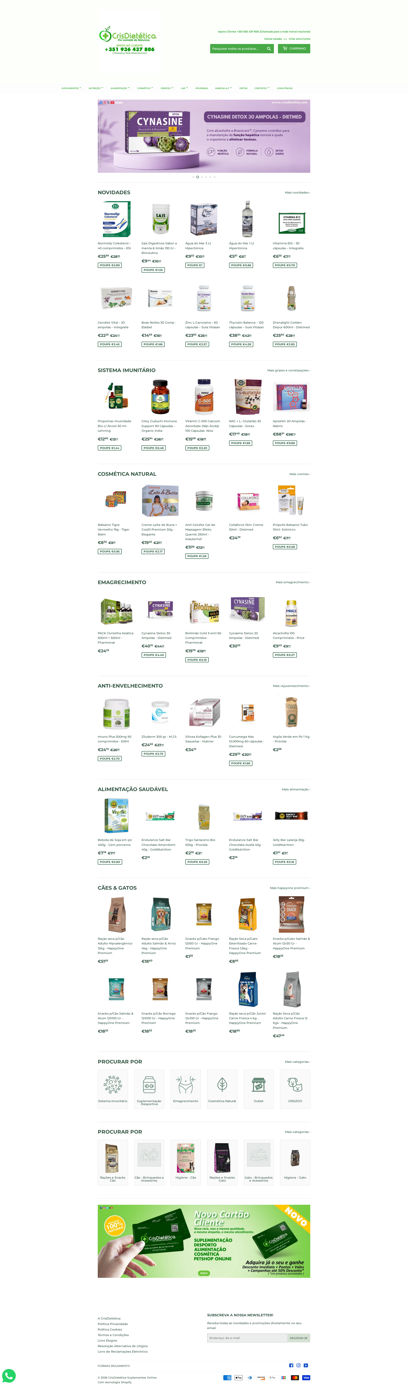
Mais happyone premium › (290, 888)
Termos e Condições (113, 1335)
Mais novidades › (297, 192)
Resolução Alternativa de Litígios (123, 1346)
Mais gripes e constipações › (288, 370)
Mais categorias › (297, 1062)
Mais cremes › (299, 474)
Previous (107, 136)
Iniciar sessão (273, 38)
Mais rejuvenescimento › (291, 686)
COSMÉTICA (144, 88)
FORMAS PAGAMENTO (114, 1366)
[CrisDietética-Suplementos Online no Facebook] (291, 1366)
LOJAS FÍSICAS (284, 88)
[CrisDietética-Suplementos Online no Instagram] (298, 1366)
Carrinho (297, 48)
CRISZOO (166, 88)
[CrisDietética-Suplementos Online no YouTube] (306, 1366)
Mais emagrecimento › (293, 582)
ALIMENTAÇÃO (119, 88)
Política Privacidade (113, 1324)
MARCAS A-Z (222, 88)
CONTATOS (261, 88)
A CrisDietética (109, 1318)
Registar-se (298, 1338)
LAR (183, 88)
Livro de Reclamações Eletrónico (123, 1351)
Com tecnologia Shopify (115, 1382)
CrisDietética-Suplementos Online (132, 1377)
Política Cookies (110, 1329)
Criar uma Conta (299, 38)
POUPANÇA (202, 88)
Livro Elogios (107, 1340)
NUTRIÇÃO (95, 88)
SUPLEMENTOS (70, 88)
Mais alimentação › (296, 789)
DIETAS (243, 88)
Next (301, 136)
